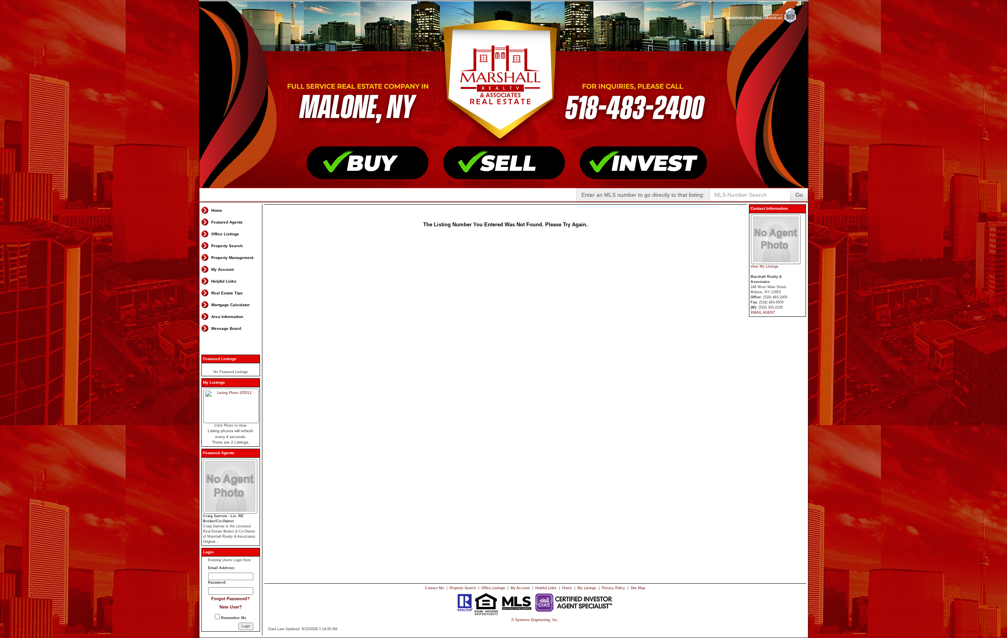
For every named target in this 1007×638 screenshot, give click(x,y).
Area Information (227, 316)
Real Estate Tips (227, 293)
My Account (222, 269)
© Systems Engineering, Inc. (535, 620)
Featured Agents (227, 222)
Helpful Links (223, 281)
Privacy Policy (613, 588)
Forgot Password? (230, 598)
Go (799, 195)
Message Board (226, 328)
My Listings (586, 588)
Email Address (221, 568)
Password (216, 582)
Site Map (638, 588)
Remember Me (233, 618)
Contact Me (434, 588)
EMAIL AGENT (763, 312)
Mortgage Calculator (230, 305)
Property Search (227, 246)
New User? (230, 607)
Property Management (232, 257)
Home (216, 210)
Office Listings (225, 234)
